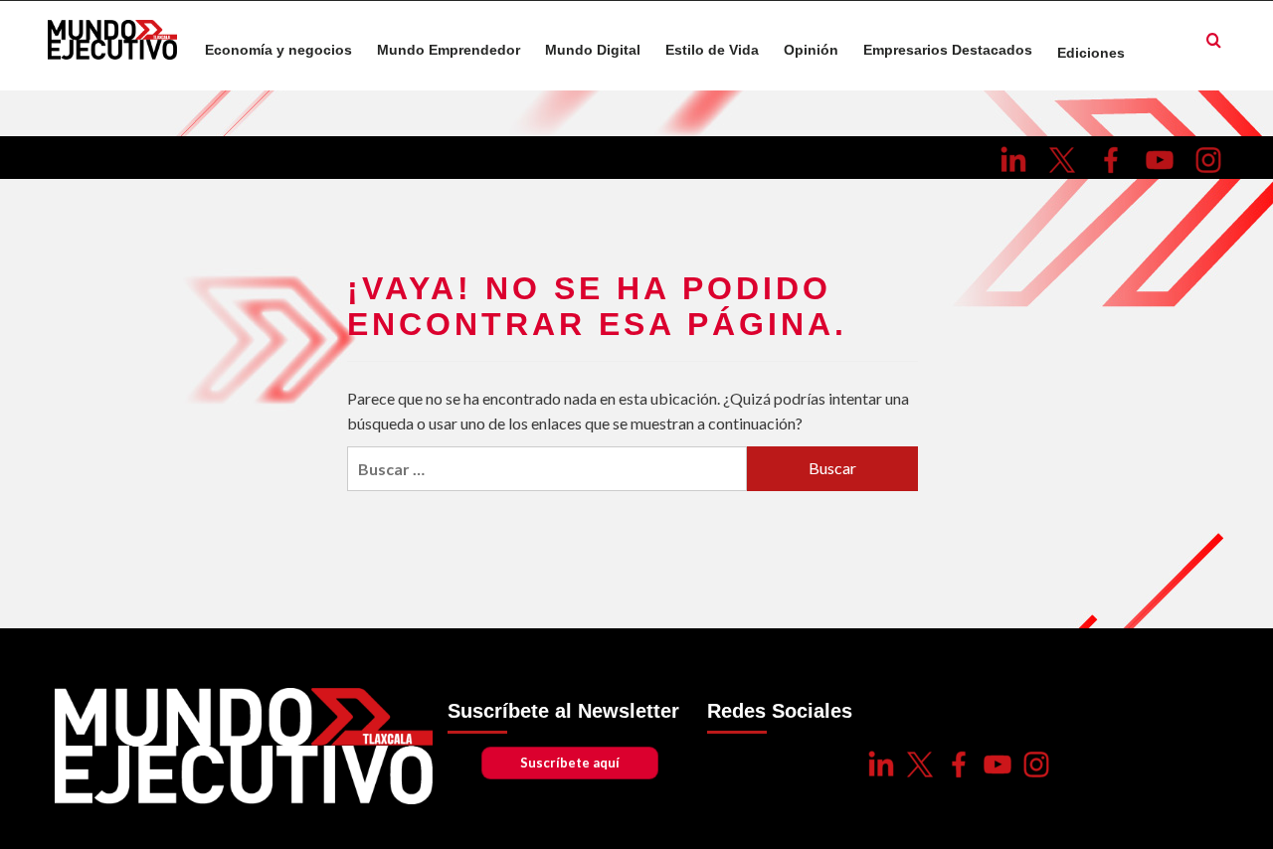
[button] (1213, 41)
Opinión (811, 50)
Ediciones (1091, 53)
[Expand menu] (1136, 51)
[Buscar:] (547, 468)
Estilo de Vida (712, 50)
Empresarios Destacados (947, 50)
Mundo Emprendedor (448, 50)
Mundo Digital (592, 50)
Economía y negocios (278, 50)
